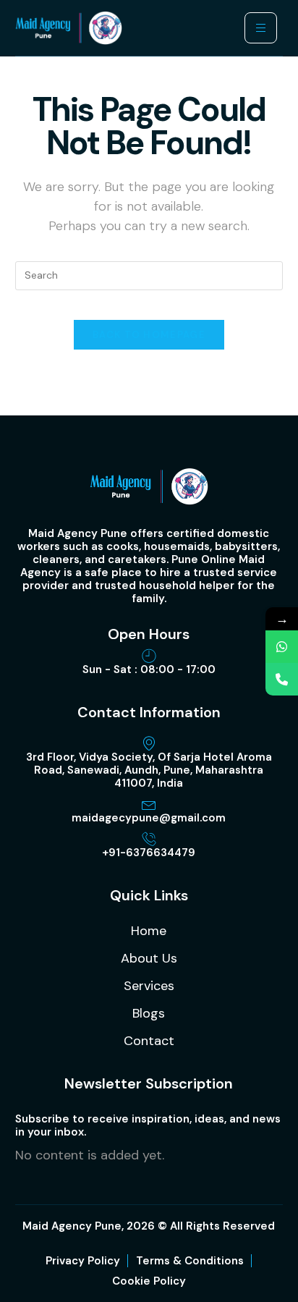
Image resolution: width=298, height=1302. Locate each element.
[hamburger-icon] (260, 27)
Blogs (148, 1013)
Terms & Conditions (190, 1261)
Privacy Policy (83, 1261)
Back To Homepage (149, 335)
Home (148, 930)
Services (149, 985)
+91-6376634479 (148, 852)
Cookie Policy (149, 1281)
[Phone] (281, 679)
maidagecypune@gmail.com (149, 818)
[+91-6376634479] (149, 839)
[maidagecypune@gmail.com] (149, 804)
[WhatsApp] (281, 646)
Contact (149, 1040)
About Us (149, 958)
